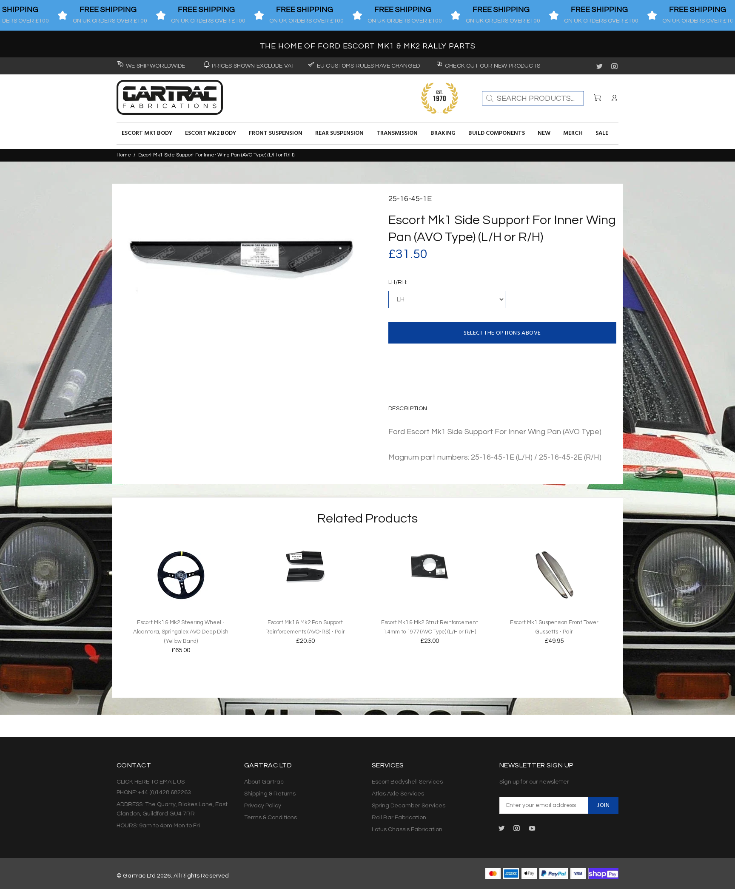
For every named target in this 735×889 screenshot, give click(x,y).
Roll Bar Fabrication (399, 818)
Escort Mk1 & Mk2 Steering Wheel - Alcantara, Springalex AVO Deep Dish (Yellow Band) (180, 631)
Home (124, 155)
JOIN (603, 805)
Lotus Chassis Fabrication (407, 829)
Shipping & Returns (270, 794)
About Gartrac (264, 782)
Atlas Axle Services (398, 794)
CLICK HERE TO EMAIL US (151, 782)
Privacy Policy (262, 806)
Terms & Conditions (270, 818)
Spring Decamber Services (408, 806)
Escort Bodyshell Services (407, 782)
